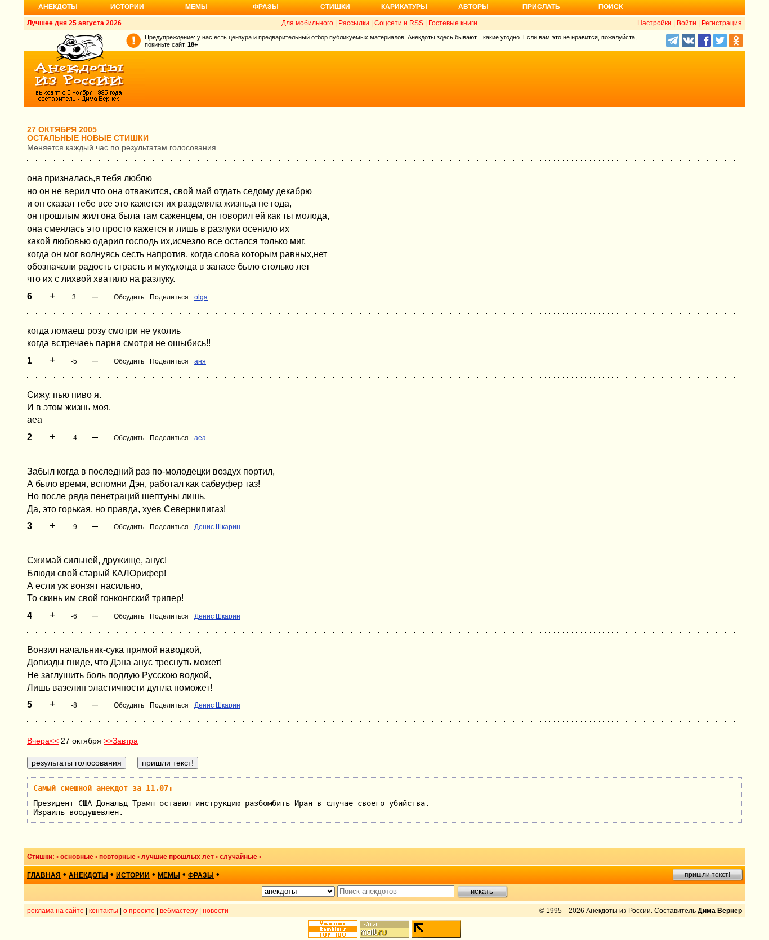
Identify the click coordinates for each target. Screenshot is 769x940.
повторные (117, 857)
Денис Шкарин (217, 527)
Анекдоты (58, 7)
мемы (169, 875)
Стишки (335, 7)
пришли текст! (707, 875)
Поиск (610, 7)
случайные (238, 857)
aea (200, 438)
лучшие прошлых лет (177, 857)
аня (200, 361)
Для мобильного (307, 23)
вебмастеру (179, 911)
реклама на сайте (55, 911)
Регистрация (721, 23)
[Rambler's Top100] (332, 929)
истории (133, 875)
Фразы (266, 7)
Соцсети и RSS (398, 23)
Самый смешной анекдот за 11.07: (103, 788)
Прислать (541, 7)
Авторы (473, 7)
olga (201, 297)
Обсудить (129, 297)
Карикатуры (404, 7)
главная (44, 875)
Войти (686, 23)
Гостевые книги (452, 23)
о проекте (139, 911)
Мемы (196, 7)
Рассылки (353, 23)
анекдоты (88, 875)
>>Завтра (121, 740)
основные (76, 857)
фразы (201, 875)
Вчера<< (43, 740)
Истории (127, 7)
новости (216, 911)
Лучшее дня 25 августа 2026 (74, 23)
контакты (103, 911)
